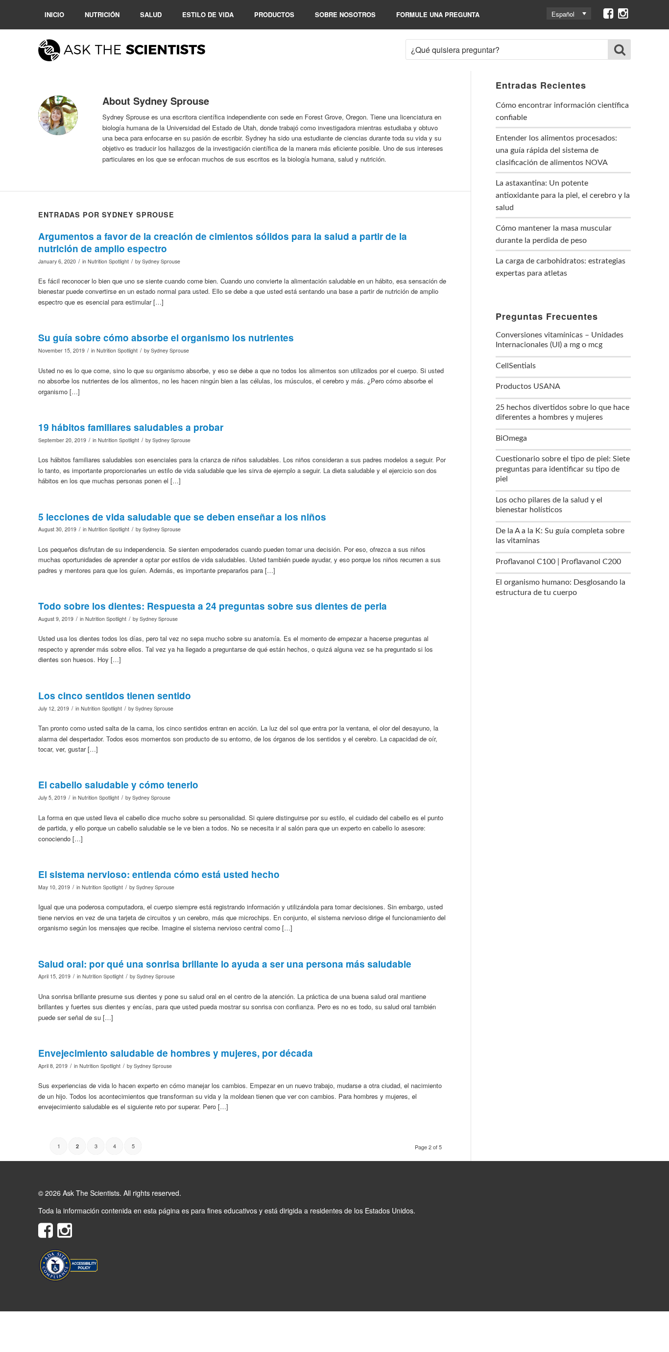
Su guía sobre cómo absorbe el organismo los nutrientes (166, 337)
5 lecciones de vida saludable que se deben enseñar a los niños (182, 516)
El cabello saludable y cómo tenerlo (118, 784)
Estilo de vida (208, 14)
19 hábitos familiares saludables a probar (130, 427)
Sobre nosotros (345, 14)
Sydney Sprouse (161, 261)
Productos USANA (528, 386)
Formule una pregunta (437, 14)
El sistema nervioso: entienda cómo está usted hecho (159, 874)
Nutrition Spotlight (108, 261)
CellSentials (516, 366)
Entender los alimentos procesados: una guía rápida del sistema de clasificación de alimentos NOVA (556, 150)
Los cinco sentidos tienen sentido (114, 695)
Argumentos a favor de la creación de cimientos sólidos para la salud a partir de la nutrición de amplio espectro (222, 242)
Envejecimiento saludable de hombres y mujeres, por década (175, 1053)
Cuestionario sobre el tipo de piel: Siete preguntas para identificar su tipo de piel (563, 469)
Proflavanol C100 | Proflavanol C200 (558, 562)
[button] (569, 13)
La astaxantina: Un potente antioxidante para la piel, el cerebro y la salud (563, 195)
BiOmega (511, 438)
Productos (274, 14)
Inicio (54, 14)
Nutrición (102, 14)
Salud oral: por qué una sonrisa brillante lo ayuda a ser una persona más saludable (224, 964)
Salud (151, 14)
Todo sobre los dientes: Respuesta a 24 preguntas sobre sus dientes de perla (212, 606)
